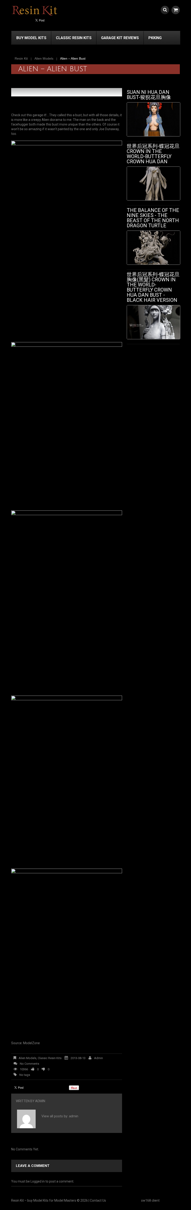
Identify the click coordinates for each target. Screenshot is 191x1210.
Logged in (38, 1181)
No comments (29, 1063)
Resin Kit (21, 58)
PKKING (155, 38)
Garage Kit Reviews (120, 38)
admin (98, 1058)
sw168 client (150, 1200)
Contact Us (98, 1200)
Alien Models (43, 58)
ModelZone (31, 1043)
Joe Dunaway (109, 129)
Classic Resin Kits (74, 38)
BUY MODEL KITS (31, 38)
